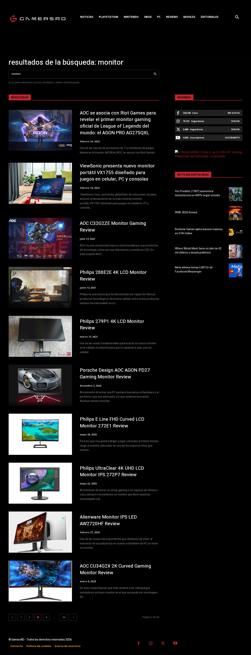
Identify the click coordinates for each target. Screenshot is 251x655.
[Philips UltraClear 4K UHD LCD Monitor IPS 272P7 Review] (40, 483)
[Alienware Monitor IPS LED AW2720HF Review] (40, 532)
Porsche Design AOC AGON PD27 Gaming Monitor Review (115, 373)
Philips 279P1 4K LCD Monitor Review (112, 325)
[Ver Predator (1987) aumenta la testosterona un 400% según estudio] (235, 194)
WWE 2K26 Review (186, 212)
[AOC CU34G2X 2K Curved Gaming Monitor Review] (40, 581)
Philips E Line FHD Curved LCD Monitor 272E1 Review (112, 422)
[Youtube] (175, 644)
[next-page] (73, 617)
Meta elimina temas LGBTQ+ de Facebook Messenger (194, 269)
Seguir (235, 121)
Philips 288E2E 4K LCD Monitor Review (113, 276)
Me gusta (234, 112)
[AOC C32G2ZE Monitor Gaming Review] (40, 238)
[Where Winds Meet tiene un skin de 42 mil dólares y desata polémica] (235, 251)
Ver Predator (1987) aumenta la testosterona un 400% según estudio (197, 193)
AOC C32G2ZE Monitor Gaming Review (113, 226)
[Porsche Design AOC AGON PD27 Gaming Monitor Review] (40, 385)
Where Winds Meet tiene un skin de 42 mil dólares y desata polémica (198, 250)
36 (64, 617)
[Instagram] (151, 644)
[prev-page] (12, 617)
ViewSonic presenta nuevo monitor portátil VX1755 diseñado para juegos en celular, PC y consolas (117, 173)
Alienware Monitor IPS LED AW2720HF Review (108, 520)
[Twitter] (163, 644)
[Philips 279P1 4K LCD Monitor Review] (40, 336)
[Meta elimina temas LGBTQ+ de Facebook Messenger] (235, 270)
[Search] (155, 74)
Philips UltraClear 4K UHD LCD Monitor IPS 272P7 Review (112, 471)
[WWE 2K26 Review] (235, 213)
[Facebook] (138, 644)
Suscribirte (232, 137)
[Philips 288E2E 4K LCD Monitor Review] (40, 287)
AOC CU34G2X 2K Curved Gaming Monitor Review (115, 569)
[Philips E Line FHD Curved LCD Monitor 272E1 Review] (40, 434)
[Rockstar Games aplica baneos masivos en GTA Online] (235, 232)
